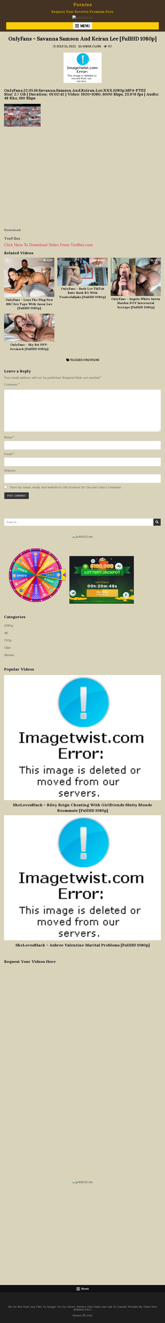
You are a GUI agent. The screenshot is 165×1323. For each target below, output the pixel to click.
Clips (96, 46)
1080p (86, 46)
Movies (9, 655)
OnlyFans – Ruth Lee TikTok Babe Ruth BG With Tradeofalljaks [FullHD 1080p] (82, 293)
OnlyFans (91, 360)
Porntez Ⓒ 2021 (82, 1315)
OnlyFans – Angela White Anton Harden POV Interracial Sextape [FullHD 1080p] (135, 303)
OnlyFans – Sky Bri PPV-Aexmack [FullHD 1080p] (29, 347)
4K (6, 633)
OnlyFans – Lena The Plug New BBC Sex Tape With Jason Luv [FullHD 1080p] (29, 304)
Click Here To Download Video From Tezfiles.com (48, 245)
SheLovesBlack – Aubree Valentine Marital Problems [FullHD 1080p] (82, 945)
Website (9, 470)
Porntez (82, 4)
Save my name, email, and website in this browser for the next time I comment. (66, 487)
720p (8, 640)
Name (9, 437)
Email (9, 454)
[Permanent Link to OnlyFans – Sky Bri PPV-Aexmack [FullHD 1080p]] (29, 328)
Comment (12, 384)
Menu (85, 25)
